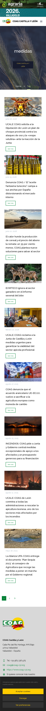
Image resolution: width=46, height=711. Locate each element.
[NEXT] (15, 598)
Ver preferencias (23, 705)
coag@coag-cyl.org (16, 665)
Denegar (23, 698)
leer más (10, 149)
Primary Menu (41, 21)
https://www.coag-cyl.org (19, 670)
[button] (23, 4)
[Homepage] (20, 21)
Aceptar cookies (23, 691)
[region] (23, 4)
